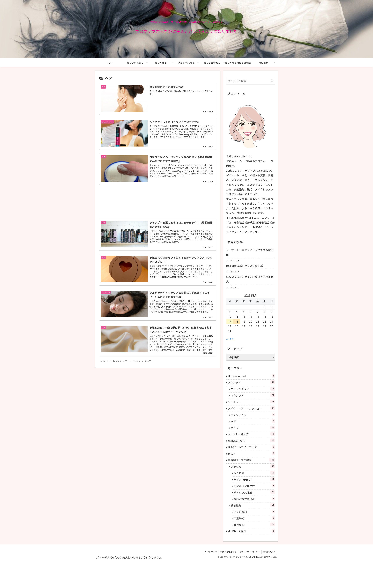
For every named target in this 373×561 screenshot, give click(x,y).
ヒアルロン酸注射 (254, 486)
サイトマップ (211, 552)
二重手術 (254, 518)
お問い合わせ (269, 552)
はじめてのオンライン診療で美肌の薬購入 (249, 279)
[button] (272, 80)
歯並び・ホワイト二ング (251, 447)
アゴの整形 (254, 512)
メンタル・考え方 (251, 434)
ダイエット (251, 402)
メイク (252, 428)
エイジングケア (252, 389)
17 (229, 321)
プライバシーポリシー (250, 552)
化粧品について (251, 441)
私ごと (251, 454)
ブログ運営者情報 (228, 552)
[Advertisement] (157, 201)
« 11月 (230, 339)
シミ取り (254, 473)
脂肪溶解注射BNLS (254, 499)
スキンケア (251, 382)
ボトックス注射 (254, 492)
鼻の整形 (254, 525)
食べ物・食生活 (251, 531)
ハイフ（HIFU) (254, 479)
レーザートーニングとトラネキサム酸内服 (249, 252)
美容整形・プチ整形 (251, 460)
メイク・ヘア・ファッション (251, 408)
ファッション (252, 415)
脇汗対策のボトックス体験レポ (244, 266)
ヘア (252, 421)
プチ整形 (252, 467)
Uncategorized (251, 376)
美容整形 (252, 505)
